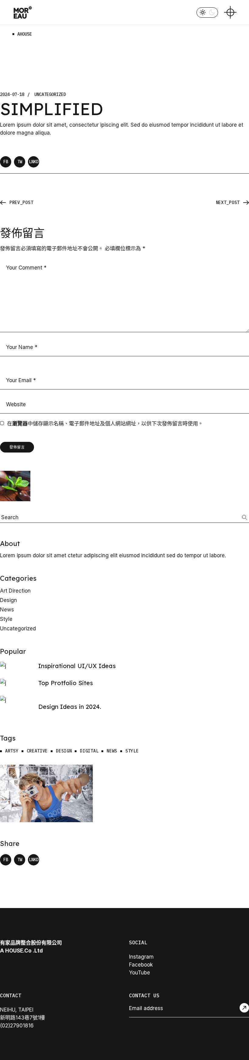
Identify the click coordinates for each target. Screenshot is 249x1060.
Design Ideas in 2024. (69, 706)
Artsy (12, 751)
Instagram (141, 957)
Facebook (141, 965)
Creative (37, 751)
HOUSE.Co (18, 951)
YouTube (139, 973)
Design (8, 600)
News (7, 610)
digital (89, 751)
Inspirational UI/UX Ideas (77, 666)
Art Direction (15, 591)
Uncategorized (50, 94)
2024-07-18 (12, 94)
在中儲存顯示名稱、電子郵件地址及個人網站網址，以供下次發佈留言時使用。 (105, 424)
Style (6, 619)
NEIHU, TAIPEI (16, 1010)
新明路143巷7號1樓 (22, 1018)
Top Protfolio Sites (65, 683)
